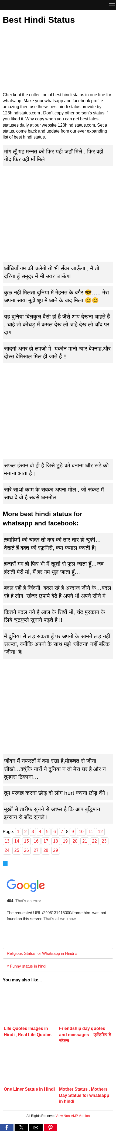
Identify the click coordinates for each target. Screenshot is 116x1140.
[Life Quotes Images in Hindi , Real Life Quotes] (30, 1006)
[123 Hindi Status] (25, 5)
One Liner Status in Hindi (29, 1089)
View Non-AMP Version (73, 1116)
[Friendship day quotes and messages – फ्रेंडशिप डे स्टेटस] (85, 1006)
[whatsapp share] (58, 1136)
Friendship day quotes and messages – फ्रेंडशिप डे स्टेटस (85, 1034)
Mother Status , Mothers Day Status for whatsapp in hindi (84, 1095)
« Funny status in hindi (26, 966)
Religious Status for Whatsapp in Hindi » (42, 953)
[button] (112, 6)
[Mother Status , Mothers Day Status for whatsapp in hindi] (85, 1067)
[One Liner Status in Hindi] (30, 1067)
